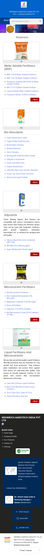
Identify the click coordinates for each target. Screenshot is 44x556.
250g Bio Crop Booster (16, 159)
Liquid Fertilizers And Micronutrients (17, 354)
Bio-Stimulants (13, 132)
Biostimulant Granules (15, 145)
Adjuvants (10, 215)
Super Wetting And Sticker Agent (20, 249)
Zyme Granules (13, 152)
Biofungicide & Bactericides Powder (21, 156)
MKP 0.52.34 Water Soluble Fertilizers (21, 74)
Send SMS (24, 518)
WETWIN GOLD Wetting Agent (18, 246)
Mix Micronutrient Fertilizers (17, 292)
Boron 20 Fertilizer (14, 305)
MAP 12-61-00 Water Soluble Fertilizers (22, 78)
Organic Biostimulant (15, 166)
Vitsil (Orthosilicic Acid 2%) (17, 396)
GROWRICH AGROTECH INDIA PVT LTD (24, 13)
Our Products (9, 440)
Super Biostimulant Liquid (17, 138)
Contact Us (8, 443)
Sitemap (7, 447)
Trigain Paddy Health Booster (18, 141)
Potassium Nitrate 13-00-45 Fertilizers (21, 95)
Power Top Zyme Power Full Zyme (20, 174)
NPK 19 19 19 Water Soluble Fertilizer (21, 87)
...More (35, 100)
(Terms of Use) (30, 540)
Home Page (8, 433)
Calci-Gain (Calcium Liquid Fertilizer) (21, 383)
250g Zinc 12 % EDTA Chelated (19, 309)
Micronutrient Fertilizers (19, 287)
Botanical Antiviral (13, 148)
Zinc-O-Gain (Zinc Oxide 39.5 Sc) (19, 393)
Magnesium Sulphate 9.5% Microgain (21, 302)
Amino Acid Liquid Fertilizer (17, 177)
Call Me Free (24, 527)
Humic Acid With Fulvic (16, 163)
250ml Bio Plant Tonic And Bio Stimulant (22, 170)
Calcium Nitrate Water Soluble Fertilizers (23, 91)
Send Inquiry (23, 512)
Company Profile (10, 436)
